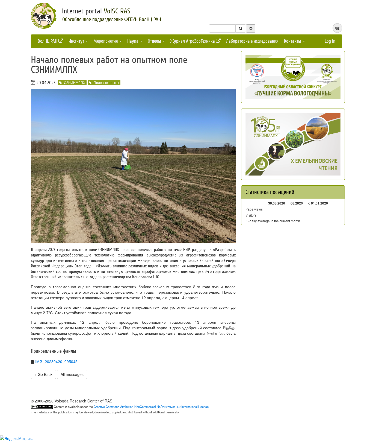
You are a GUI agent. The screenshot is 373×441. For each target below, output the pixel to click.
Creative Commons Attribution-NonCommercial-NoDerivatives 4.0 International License (151, 406)
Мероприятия (106, 41)
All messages (72, 374)
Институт (77, 41)
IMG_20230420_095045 (56, 361)
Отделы (155, 41)
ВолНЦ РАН (48, 41)
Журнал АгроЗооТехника (193, 41)
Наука (133, 41)
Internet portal (96, 11)
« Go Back (43, 374)
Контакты (293, 41)
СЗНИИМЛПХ (74, 82)
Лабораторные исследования (252, 41)
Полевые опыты (106, 82)
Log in (330, 41)
